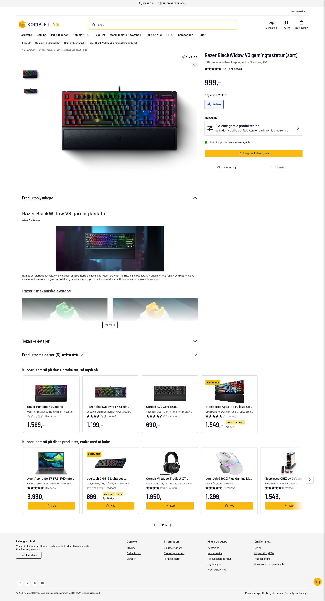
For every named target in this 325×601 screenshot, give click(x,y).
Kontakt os (213, 548)
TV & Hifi (99, 35)
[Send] (93, 24)
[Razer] (189, 57)
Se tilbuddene (29, 555)
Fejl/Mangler (214, 564)
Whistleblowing (262, 558)
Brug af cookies (274, 593)
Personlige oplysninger (297, 593)
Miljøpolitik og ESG (264, 553)
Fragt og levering (217, 569)
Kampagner (185, 35)
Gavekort (131, 558)
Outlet (201, 35)
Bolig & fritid (154, 35)
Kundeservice (215, 553)
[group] (119, 120)
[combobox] (162, 24)
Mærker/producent (174, 553)
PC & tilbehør (59, 35)
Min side (131, 548)
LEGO (169, 35)
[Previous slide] (44, 121)
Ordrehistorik (134, 553)
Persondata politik (255, 593)
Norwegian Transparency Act (269, 564)
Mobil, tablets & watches (125, 35)
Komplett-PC (81, 35)
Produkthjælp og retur (219, 558)
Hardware (25, 35)
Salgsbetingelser (173, 548)
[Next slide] (195, 121)
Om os (257, 548)
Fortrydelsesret (172, 558)
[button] (214, 104)
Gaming (41, 35)
